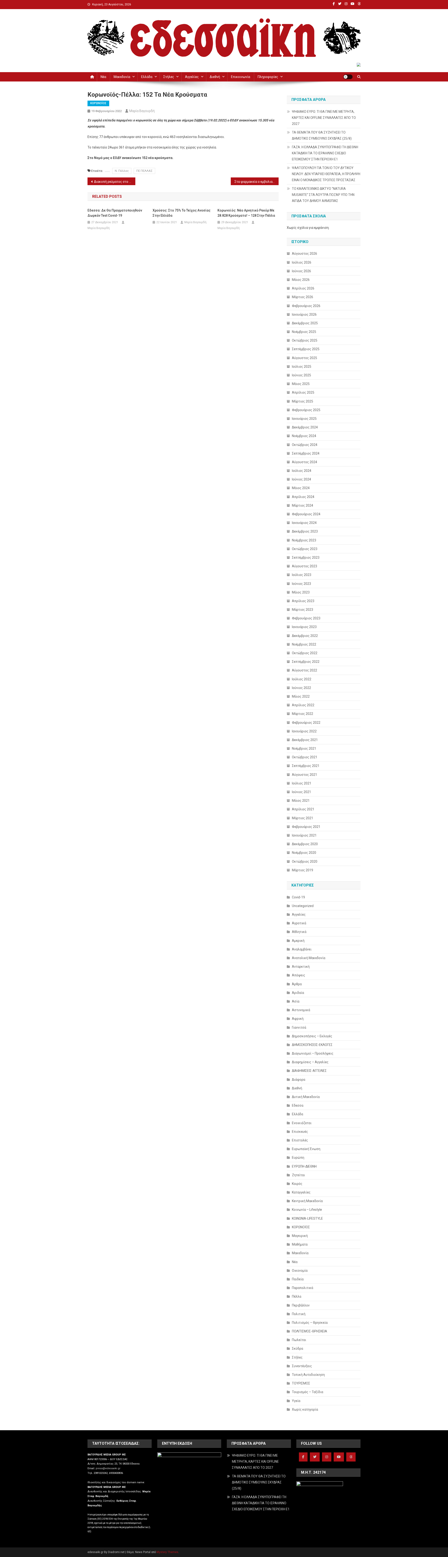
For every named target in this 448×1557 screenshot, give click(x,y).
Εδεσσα (297, 1105)
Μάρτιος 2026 (302, 297)
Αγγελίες (192, 77)
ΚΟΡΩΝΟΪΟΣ (98, 103)
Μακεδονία (122, 77)
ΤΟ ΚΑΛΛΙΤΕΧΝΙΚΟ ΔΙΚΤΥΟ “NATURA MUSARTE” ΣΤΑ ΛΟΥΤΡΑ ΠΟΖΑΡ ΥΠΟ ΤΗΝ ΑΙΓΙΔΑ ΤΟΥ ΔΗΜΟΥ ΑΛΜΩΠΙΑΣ (323, 195)
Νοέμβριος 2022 (304, 644)
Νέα (103, 77)
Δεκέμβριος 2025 (305, 323)
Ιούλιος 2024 (301, 471)
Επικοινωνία (240, 77)
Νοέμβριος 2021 (304, 748)
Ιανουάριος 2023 (304, 627)
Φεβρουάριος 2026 (306, 306)
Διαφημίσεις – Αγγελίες (310, 1062)
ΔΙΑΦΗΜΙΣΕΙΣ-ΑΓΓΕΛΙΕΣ (309, 1071)
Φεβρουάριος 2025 (306, 410)
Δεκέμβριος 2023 (305, 531)
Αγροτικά (299, 923)
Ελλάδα (146, 77)
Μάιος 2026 (301, 280)
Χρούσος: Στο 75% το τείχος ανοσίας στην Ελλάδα (181, 212)
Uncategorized (303, 906)
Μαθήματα (300, 1244)
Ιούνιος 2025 (301, 375)
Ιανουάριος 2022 (304, 731)
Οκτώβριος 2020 (304, 861)
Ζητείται (298, 1175)
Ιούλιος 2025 (301, 366)
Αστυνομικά (301, 1010)
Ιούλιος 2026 (301, 262)
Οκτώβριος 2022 (304, 653)
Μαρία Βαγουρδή (142, 111)
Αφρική (298, 1018)
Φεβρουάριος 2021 (306, 827)
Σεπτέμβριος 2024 (305, 453)
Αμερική (298, 941)
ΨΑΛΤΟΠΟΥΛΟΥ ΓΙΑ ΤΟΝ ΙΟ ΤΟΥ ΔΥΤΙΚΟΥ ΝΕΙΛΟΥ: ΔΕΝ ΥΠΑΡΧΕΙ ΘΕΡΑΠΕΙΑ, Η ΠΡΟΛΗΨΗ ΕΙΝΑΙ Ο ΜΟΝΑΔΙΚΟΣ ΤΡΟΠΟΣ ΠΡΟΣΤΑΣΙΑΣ (326, 174)
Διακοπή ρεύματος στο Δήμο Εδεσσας (114, 182)
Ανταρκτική (301, 966)
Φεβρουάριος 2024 (306, 514)
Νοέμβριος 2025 (304, 332)
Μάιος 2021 (301, 800)
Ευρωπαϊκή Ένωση (306, 1149)
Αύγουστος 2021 (304, 775)
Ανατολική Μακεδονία (308, 958)
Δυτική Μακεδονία (306, 1097)
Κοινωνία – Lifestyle (307, 1209)
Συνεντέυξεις (302, 1366)
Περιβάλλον (301, 1305)
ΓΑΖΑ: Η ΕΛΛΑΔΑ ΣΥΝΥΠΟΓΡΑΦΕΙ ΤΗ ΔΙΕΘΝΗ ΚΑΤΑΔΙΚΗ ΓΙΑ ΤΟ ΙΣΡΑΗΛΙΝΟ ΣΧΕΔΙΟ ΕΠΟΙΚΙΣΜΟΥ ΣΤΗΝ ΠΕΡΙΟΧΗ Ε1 (325, 153)
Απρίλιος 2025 (303, 392)
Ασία (295, 1001)
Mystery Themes (167, 1552)
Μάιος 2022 (301, 696)
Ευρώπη (298, 1157)
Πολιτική (298, 1314)
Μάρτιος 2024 (302, 505)
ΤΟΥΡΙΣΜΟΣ (301, 1383)
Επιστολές (300, 1140)
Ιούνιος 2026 (301, 271)
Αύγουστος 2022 (304, 670)
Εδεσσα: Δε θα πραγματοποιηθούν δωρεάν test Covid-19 (115, 212)
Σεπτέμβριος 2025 (305, 349)
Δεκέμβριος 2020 (305, 844)
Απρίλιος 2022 (303, 705)
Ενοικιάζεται (302, 1123)
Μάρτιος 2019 (302, 870)
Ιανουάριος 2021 (304, 835)
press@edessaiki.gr (108, 1468)
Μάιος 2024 (301, 488)
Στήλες (168, 77)
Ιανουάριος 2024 (304, 523)
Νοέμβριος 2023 (304, 540)
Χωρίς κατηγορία (305, 1409)
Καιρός (297, 1184)
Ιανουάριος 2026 (304, 314)
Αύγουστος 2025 (304, 358)
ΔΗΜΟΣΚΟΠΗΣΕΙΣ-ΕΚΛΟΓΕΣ (312, 1045)
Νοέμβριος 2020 (304, 852)
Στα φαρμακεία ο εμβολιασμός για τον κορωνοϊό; (256, 182)
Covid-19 (298, 897)
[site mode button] (348, 76)
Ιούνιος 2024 (301, 479)
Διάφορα (298, 1079)
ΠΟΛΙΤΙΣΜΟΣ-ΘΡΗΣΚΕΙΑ (309, 1331)
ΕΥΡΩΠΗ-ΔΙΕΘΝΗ (304, 1166)
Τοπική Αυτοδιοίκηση (308, 1375)
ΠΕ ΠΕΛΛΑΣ (144, 171)
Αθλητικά (299, 932)
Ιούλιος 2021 (301, 783)
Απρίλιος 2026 (303, 288)
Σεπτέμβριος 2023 (305, 557)
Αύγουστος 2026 (304, 253)
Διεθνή (215, 77)
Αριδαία (298, 993)
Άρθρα (297, 984)
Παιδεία (298, 1279)
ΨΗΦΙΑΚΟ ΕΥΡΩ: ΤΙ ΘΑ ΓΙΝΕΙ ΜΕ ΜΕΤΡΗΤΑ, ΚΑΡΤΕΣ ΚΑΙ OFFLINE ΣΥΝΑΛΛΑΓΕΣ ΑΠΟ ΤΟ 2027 (324, 118)
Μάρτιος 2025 (302, 401)
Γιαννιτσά (299, 1027)
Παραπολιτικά (302, 1288)
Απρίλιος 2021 (303, 809)
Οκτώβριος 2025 (304, 340)
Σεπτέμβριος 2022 (305, 662)
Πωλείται (299, 1340)
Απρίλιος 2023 (303, 601)
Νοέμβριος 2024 (304, 436)
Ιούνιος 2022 (301, 688)
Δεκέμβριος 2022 (305, 636)
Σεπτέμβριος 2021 (305, 766)
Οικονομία (300, 1270)
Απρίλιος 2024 (303, 497)
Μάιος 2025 (301, 384)
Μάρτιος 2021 (302, 818)
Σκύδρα (297, 1348)
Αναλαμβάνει (302, 949)
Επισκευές (300, 1131)
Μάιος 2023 (301, 592)
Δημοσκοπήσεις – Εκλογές (312, 1036)
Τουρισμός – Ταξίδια (307, 1392)
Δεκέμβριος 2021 (305, 740)
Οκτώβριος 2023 (304, 549)
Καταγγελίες (301, 1192)
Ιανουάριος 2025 (304, 418)
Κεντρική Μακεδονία (307, 1201)
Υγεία (296, 1401)
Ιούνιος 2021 (301, 792)
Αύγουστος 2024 (304, 462)
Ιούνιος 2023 (301, 584)
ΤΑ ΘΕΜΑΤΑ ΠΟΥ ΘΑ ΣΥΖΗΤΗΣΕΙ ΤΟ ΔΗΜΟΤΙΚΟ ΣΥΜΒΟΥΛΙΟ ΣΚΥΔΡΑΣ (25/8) (322, 135)
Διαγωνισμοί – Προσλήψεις (312, 1053)
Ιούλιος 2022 (301, 679)
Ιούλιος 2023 (301, 575)
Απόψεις (298, 975)
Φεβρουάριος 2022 (306, 722)
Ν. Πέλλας (122, 171)
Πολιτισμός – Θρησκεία (310, 1322)
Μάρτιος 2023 (302, 609)
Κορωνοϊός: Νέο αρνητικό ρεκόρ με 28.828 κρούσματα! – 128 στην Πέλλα (246, 212)
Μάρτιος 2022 (302, 714)
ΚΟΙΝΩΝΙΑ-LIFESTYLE (307, 1218)
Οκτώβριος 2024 (304, 445)
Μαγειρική (300, 1236)
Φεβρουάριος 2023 (306, 618)
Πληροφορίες (268, 77)
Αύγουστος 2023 (304, 566)
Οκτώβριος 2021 (304, 757)
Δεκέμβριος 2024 (305, 427)
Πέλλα (296, 1296)
